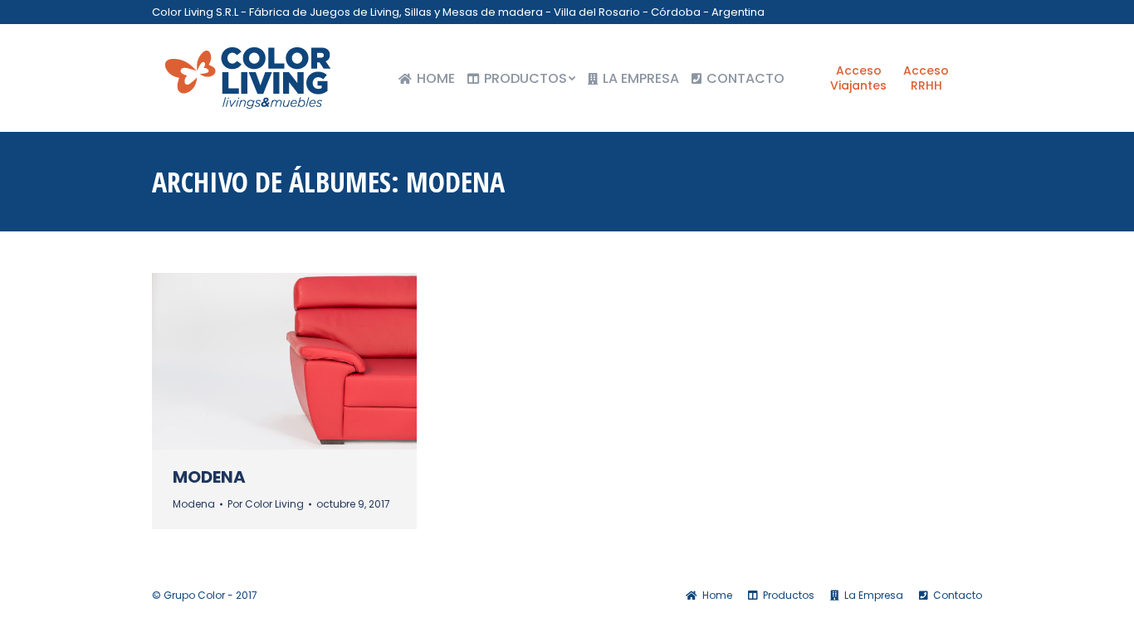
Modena (209, 477)
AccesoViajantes (858, 78)
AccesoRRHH (926, 78)
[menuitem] (426, 78)
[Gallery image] (284, 361)
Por (265, 504)
